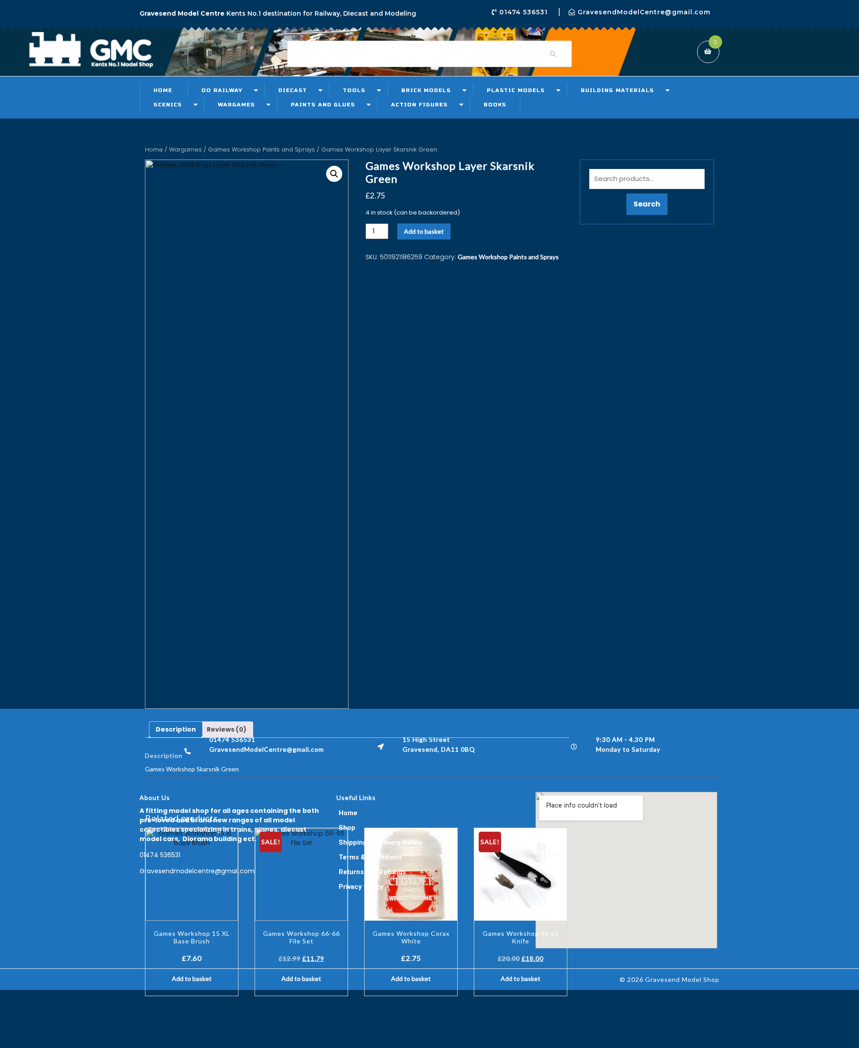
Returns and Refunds (372, 872)
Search (647, 204)
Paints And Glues (323, 104)
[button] (334, 174)
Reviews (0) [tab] (227, 729)
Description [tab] (176, 729)
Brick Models (426, 90)
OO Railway (221, 90)
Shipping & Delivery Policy (380, 842)
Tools (354, 90)
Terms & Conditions (370, 857)
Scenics (167, 104)
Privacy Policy (361, 887)
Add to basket (424, 231)
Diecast (292, 90)
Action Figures (419, 104)
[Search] (553, 54)
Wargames (236, 104)
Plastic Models (516, 90)
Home (162, 90)
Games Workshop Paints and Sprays (261, 149)
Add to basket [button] (192, 978)
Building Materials (617, 90)
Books (495, 104)
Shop (347, 828)
